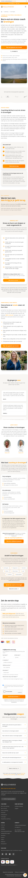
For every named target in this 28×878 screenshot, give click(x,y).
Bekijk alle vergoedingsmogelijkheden (13, 537)
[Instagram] (13, 854)
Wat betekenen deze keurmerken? (8, 865)
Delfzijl (6, 571)
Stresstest (3, 812)
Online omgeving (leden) (9, 799)
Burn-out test (4, 808)
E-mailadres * (6, 660)
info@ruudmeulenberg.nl (20, 825)
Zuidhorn (10, 574)
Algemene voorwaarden (8, 872)
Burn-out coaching (5, 806)
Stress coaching (4, 810)
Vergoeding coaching (5, 818)
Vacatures (3, 835)
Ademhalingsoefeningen (6, 831)
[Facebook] (2, 854)
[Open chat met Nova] (25, 875)
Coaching (6, 11)
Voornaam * (5, 655)
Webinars (3, 841)
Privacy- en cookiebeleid (20, 872)
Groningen (6, 568)
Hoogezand (15, 568)
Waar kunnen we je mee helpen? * (10, 676)
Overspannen (4, 814)
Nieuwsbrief (3, 843)
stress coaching (11, 774)
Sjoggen (16, 808)
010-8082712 (15, 51)
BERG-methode (9, 315)
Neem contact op (13, 768)
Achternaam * (17, 655)
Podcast (2, 837)
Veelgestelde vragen (5, 833)
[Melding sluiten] (26, 1)
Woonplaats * (6, 670)
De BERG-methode (19, 806)
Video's (2, 839)
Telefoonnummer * (7, 665)
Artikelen (3, 829)
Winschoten (15, 571)
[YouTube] (9, 854)
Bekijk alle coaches (13, 588)
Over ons (3, 825)
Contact (2, 827)
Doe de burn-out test (13, 280)
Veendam (24, 568)
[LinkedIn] (6, 854)
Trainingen (3, 816)
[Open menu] (25, 6)
